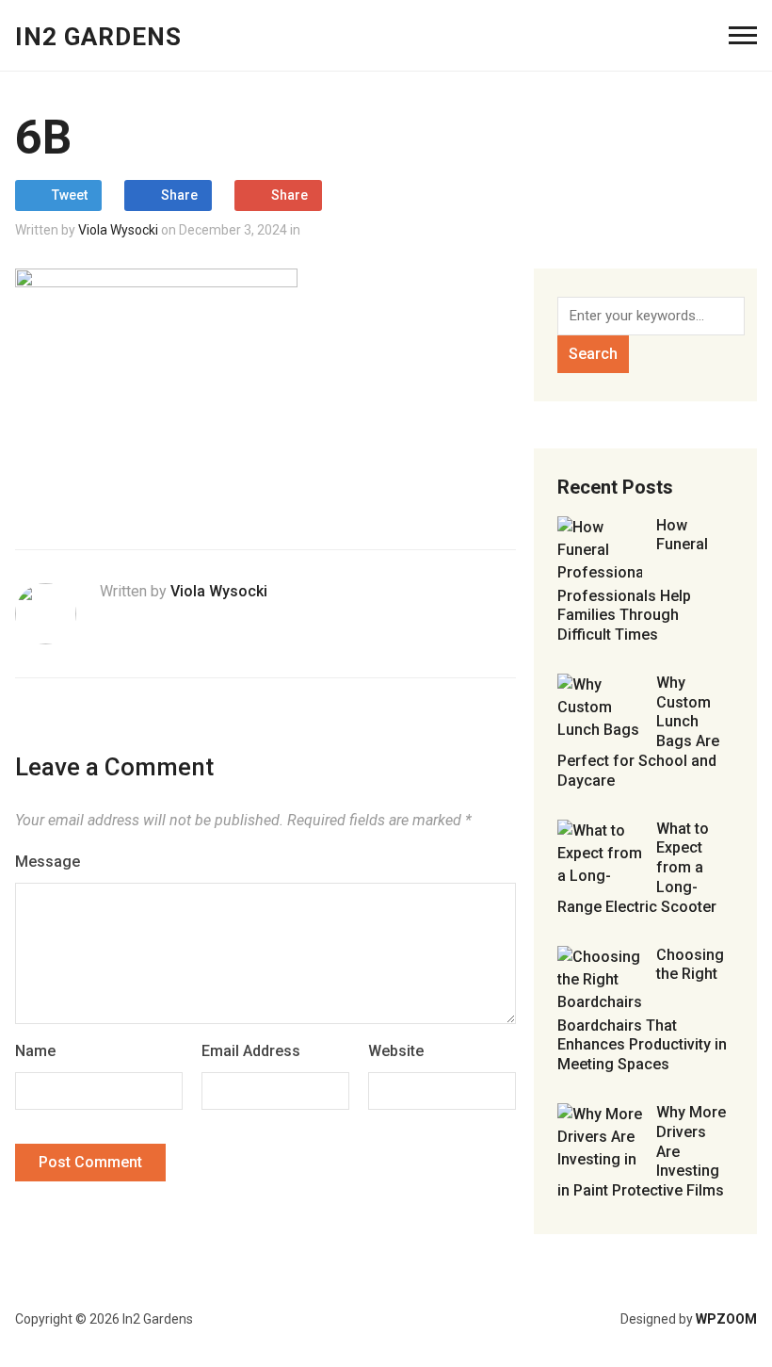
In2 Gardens (98, 37)
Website (396, 1051)
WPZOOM (726, 1318)
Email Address (250, 1051)
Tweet (70, 195)
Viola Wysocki (118, 229)
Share (179, 195)
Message (47, 862)
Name (35, 1051)
